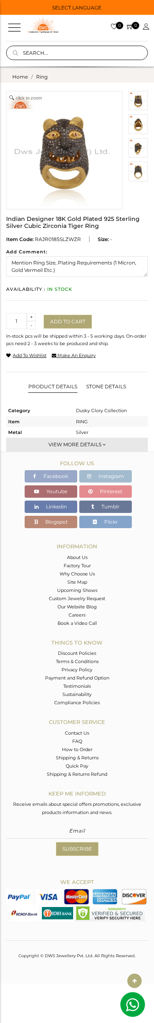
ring (42, 77)
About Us (77, 557)
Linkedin (56, 506)
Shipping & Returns (77, 758)
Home (20, 77)
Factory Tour (77, 565)
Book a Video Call (77, 623)
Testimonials (77, 686)
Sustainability (77, 694)
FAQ (77, 741)
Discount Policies (77, 653)
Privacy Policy (77, 670)
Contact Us (77, 733)
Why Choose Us (77, 574)
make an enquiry (76, 355)
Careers (77, 615)
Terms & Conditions (77, 661)
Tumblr (110, 506)
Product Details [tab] (52, 386)
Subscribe (77, 849)
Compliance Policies (77, 702)
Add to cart (67, 321)
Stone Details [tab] (106, 386)
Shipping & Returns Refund (77, 774)
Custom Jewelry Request (77, 598)
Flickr (110, 522)
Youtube (56, 491)
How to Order (77, 749)
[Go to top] (134, 981)
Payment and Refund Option (77, 678)
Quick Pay (77, 766)
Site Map (77, 582)
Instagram (110, 476)
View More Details (75, 444)
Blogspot (56, 522)
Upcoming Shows (77, 590)
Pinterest (110, 491)
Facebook (55, 476)
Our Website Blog (77, 607)
